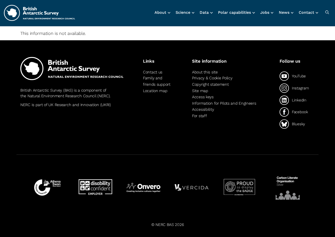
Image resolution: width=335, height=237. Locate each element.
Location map (155, 90)
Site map (200, 90)
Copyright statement (210, 84)
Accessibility (203, 109)
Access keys (203, 97)
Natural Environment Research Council (61, 96)
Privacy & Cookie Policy (212, 78)
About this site (205, 72)
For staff (199, 115)
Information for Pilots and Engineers (224, 103)
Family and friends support (156, 81)
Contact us (152, 72)
